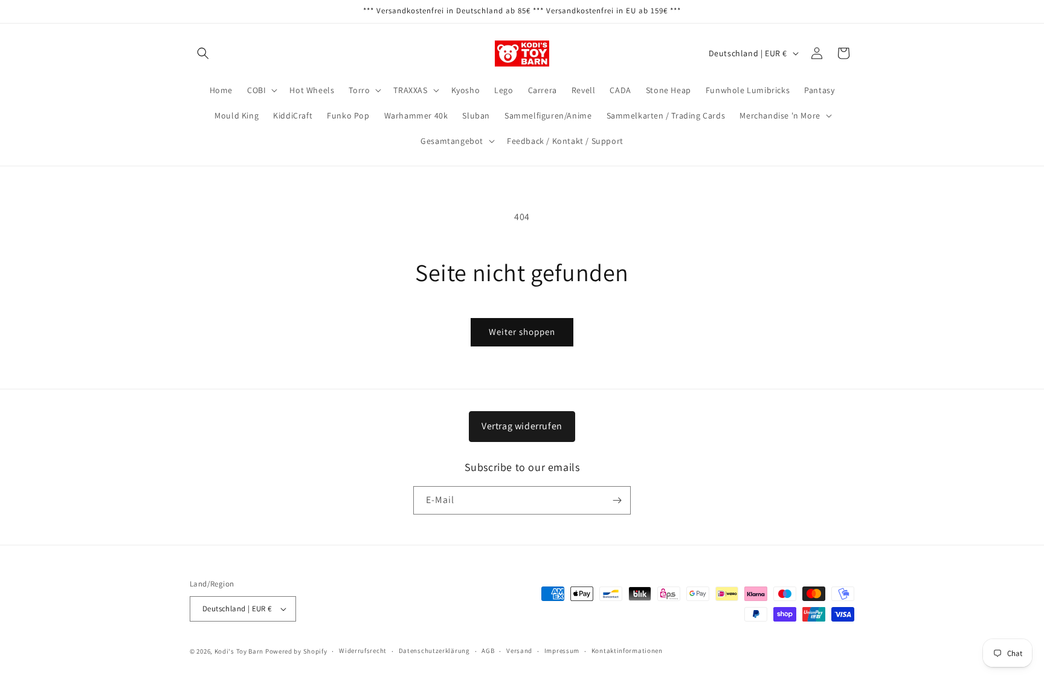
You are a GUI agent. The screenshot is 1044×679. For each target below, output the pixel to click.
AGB (488, 650)
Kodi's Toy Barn (239, 651)
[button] (203, 53)
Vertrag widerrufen (522, 426)
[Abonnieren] (617, 500)
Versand (519, 650)
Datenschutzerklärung (434, 650)
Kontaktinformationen (627, 650)
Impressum (561, 650)
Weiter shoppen (522, 331)
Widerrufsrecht (363, 650)
